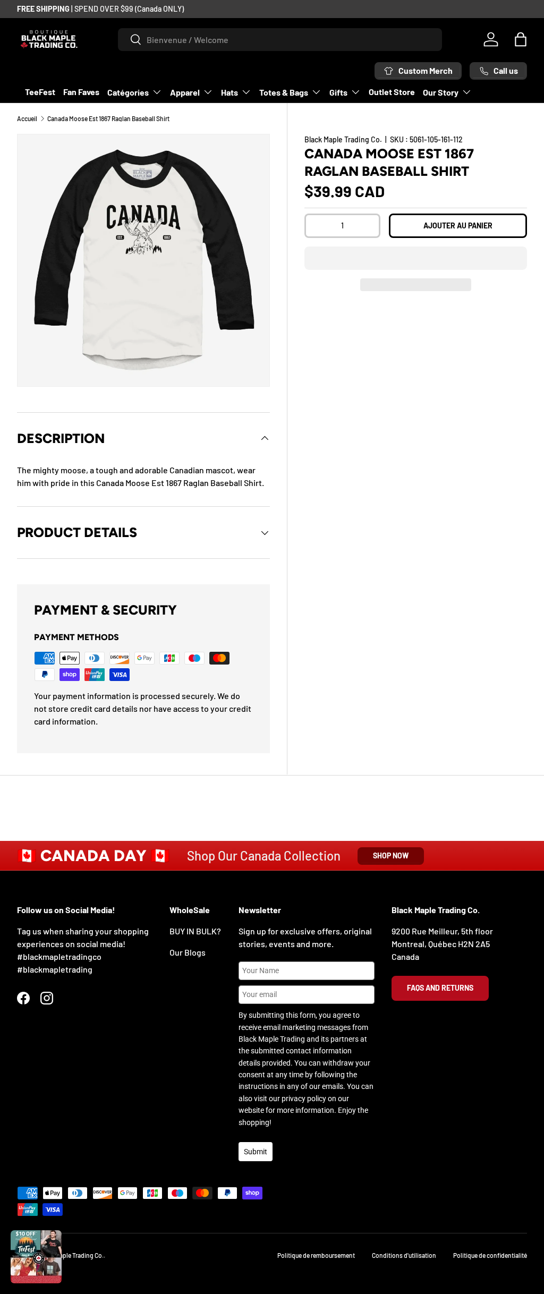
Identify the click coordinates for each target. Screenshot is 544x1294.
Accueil (27, 118)
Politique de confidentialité (490, 1255)
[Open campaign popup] (36, 1256)
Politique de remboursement (316, 1255)
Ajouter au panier (457, 225)
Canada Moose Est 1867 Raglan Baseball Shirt (108, 118)
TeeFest (40, 92)
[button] (415, 258)
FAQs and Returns (440, 987)
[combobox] (280, 39)
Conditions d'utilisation (404, 1255)
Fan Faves (81, 92)
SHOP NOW (391, 855)
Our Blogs (187, 952)
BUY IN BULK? (195, 931)
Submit (255, 1151)
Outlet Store (392, 92)
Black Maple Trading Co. (343, 139)
